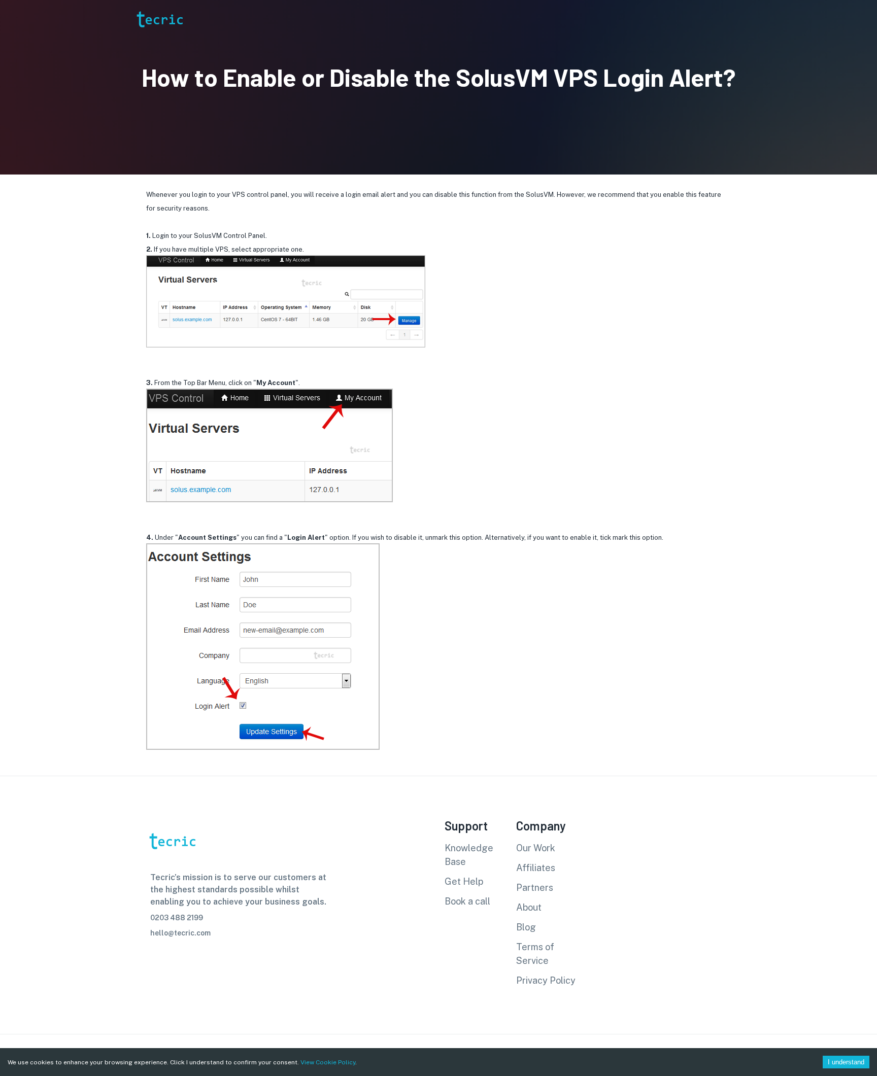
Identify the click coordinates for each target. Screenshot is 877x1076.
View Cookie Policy (327, 1062)
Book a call (467, 901)
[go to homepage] (158, 42)
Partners (534, 887)
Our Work (535, 848)
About (529, 907)
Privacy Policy (546, 980)
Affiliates (535, 867)
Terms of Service (535, 954)
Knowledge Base (469, 855)
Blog (526, 927)
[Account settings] (862, 19)
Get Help (464, 881)
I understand (846, 1062)
